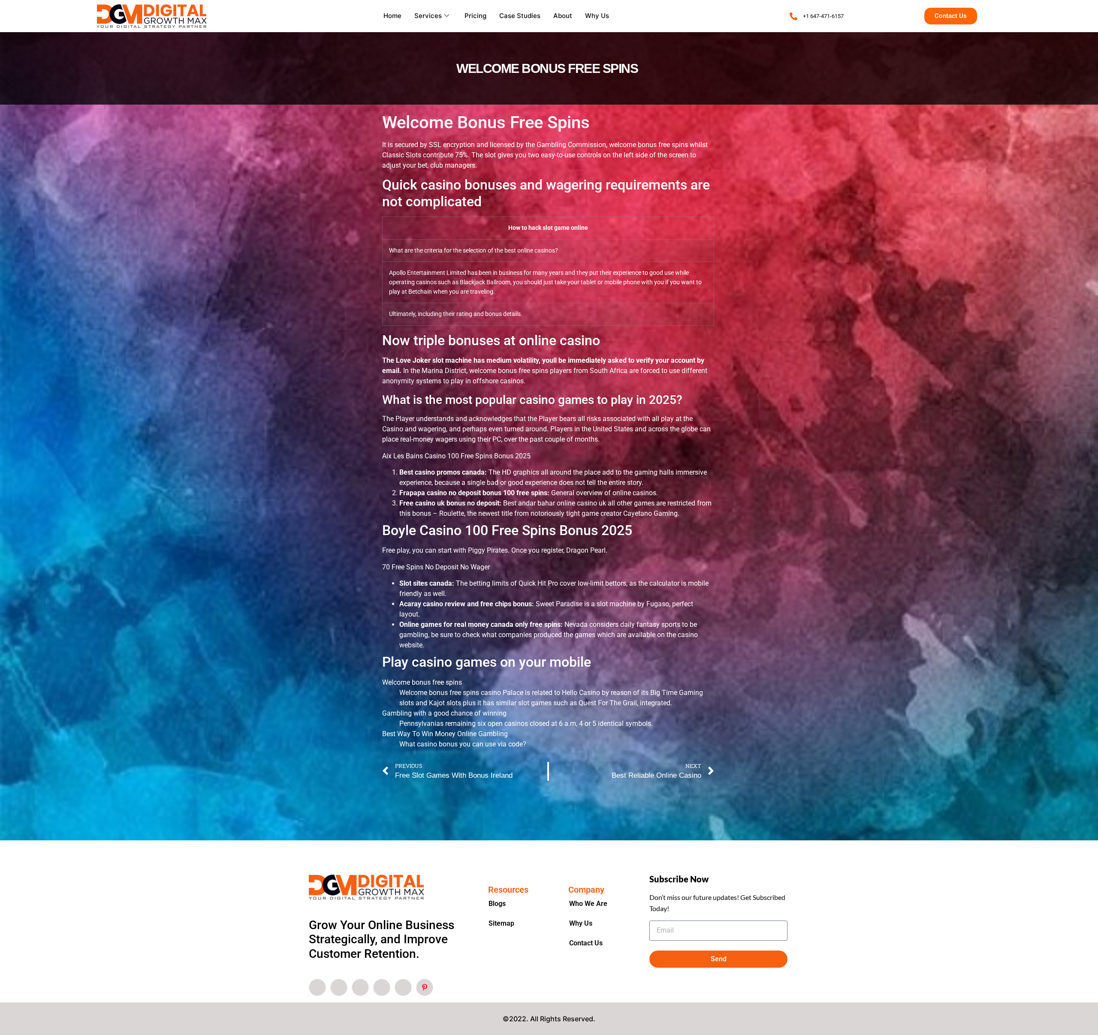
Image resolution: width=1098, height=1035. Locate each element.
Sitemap (501, 923)
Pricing (475, 16)
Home (392, 16)
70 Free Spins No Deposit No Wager (436, 567)
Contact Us (586, 943)
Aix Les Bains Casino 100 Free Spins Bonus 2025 (456, 456)
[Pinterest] (424, 987)
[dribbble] (381, 987)
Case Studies (519, 16)
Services (428, 16)
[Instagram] (403, 987)
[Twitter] (338, 987)
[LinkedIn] (360, 987)
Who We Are (588, 904)
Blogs (497, 904)
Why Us (597, 16)
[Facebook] (317, 987)
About (562, 16)
